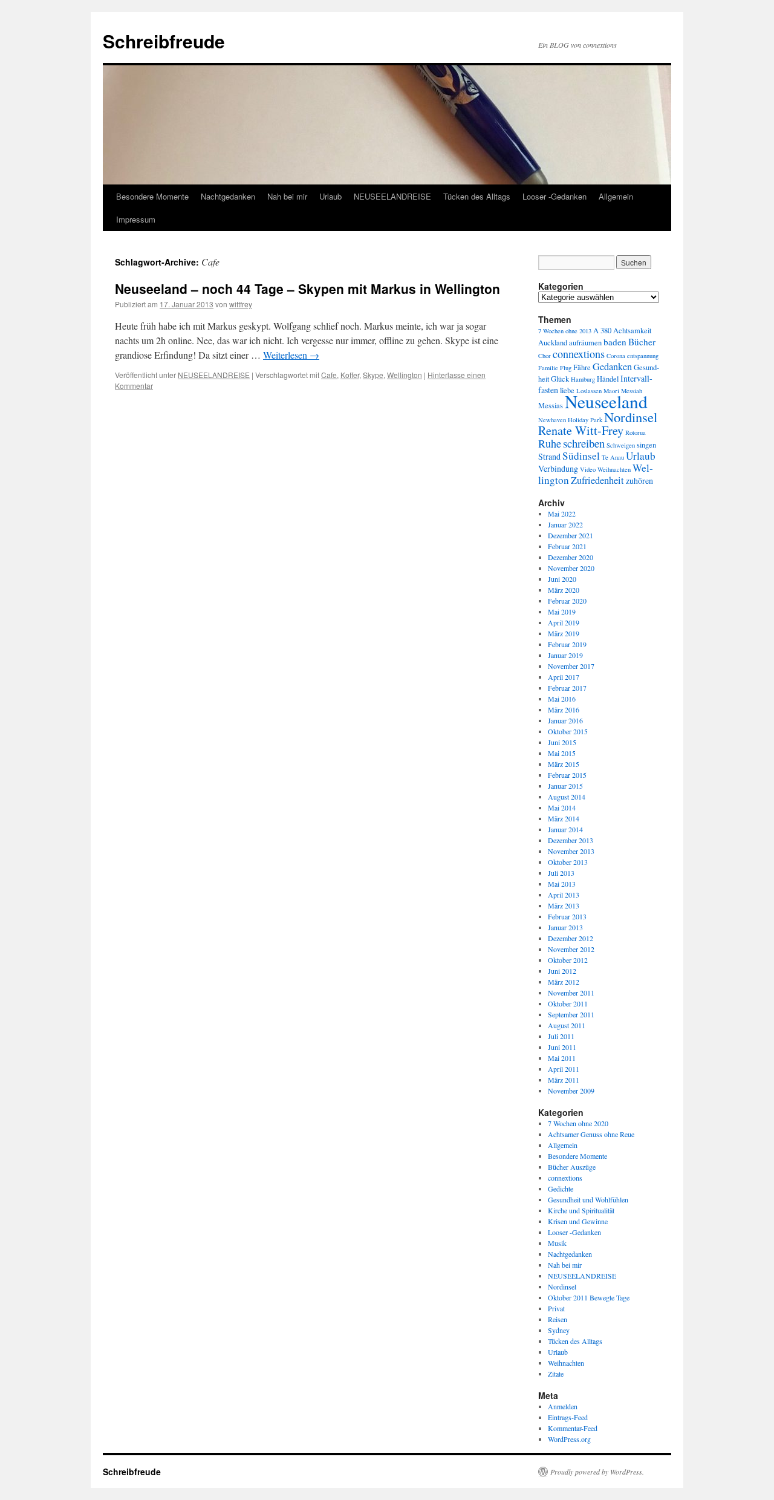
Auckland (552, 343)
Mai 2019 (562, 611)
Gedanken (612, 366)
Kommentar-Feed (572, 1428)
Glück (560, 379)
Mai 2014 (562, 807)
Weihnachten (614, 469)
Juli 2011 (561, 1036)
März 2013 (563, 905)
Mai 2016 (562, 698)
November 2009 (571, 1090)
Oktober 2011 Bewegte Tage (588, 1297)
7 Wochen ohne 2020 (578, 1123)
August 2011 (566, 1025)
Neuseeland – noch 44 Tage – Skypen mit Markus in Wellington (307, 288)
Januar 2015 (565, 786)
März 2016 (563, 709)
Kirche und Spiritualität (581, 1210)
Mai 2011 (562, 1058)
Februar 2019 (567, 644)
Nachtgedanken (228, 196)
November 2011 (571, 992)
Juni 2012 (562, 971)
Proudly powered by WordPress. (597, 1471)
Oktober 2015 (568, 731)
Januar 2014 (565, 829)
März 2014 (563, 818)
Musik (557, 1243)
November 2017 (571, 666)
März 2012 (563, 981)
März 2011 (563, 1079)
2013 (585, 331)
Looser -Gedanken (554, 196)
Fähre (582, 367)
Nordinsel (630, 417)
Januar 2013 (565, 927)
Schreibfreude (164, 41)
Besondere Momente (152, 196)
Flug (565, 368)
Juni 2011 (562, 1047)
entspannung (643, 355)
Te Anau (613, 457)
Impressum (135, 219)
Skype (373, 375)
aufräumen (585, 343)
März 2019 (563, 633)
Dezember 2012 (570, 938)
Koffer (349, 375)
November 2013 (571, 851)
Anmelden (562, 1406)
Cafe (329, 375)
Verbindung (558, 468)
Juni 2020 (562, 579)
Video (588, 469)
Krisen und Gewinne (578, 1221)
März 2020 (563, 590)
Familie (548, 368)
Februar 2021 (567, 546)
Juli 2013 (561, 873)
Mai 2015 (562, 753)
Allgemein (616, 196)
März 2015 (563, 764)
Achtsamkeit (632, 330)
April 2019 (563, 622)
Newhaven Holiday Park (570, 420)
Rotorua (635, 432)
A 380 (602, 330)
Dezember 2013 (570, 840)
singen (646, 445)
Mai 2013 (562, 884)
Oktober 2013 (568, 862)
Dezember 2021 (570, 535)
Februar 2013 (567, 916)
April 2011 (563, 1069)
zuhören (639, 480)
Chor (544, 355)
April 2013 (563, 894)
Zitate (556, 1373)
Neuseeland (606, 401)
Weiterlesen (291, 354)
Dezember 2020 (570, 557)
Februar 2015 (567, 775)
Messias (550, 405)
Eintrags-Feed (568, 1417)
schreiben (584, 443)
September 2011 (571, 1014)
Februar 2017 (567, 688)
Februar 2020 (567, 600)
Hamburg (583, 379)
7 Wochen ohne (557, 331)
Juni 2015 (562, 742)
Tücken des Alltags (476, 196)
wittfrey (240, 304)
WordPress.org (569, 1439)
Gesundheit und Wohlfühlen (588, 1199)
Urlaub (330, 196)
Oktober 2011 (568, 1003)
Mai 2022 (562, 513)
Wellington (404, 375)
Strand (549, 456)
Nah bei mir (287, 196)
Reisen (557, 1319)
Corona (616, 355)
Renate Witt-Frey (580, 430)
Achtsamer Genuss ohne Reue (591, 1134)
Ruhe (549, 443)
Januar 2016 (565, 720)
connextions (579, 354)
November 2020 (571, 568)
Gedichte (560, 1188)
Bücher (641, 342)
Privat (556, 1308)
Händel (608, 379)
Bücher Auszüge (572, 1167)
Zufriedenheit (597, 480)
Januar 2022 (565, 524)
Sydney (559, 1330)
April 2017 (563, 677)
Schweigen (621, 445)
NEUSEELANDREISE (392, 196)
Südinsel (581, 456)
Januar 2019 (565, 655)
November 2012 (571, 949)
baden (614, 342)
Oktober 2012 (568, 960)
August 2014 (566, 796)
